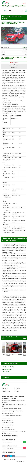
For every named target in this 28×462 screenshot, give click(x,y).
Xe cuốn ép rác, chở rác (19, 296)
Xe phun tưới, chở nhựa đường (16, 312)
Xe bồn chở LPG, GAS (16, 314)
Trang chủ (5, 388)
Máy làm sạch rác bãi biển (12, 327)
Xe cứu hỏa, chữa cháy (8, 304)
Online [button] (11, 10)
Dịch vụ (17, 390)
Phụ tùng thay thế (20, 319)
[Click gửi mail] (5, 11)
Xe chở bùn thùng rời (20, 302)
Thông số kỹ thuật (14, 65)
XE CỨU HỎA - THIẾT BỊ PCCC (10, 363)
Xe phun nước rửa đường (13, 299)
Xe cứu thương (16, 306)
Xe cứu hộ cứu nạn (7, 369)
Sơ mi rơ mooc (12, 309)
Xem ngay (14, 346)
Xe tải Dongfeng (21, 315)
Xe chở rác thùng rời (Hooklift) (10, 297)
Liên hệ (17, 391)
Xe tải (10, 324)
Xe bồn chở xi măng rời (13, 310)
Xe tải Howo (6, 317)
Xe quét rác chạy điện (15, 322)
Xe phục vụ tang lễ (7, 306)
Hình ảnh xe (14, 67)
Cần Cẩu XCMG (9, 325)
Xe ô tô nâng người (9, 307)
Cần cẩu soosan (16, 324)
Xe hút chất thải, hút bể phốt (16, 301)
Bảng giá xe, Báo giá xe (7, 296)
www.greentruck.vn (10, 429)
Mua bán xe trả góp (10, 319)
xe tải (17, 247)
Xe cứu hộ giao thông (20, 304)
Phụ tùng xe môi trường (11, 330)
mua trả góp (21, 262)
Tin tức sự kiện (6, 391)
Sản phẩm (5, 390)
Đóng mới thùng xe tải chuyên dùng (11, 320)
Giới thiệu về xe (14, 62)
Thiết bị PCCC (6, 371)
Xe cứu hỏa (24, 47)
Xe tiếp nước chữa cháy (8, 366)
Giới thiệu (17, 388)
